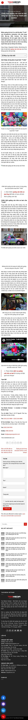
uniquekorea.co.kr (10, 672)
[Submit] (25, 524)
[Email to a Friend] (15, 443)
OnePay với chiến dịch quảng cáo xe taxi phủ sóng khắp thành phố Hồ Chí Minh (16, 559)
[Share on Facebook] (10, 443)
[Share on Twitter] (12, 443)
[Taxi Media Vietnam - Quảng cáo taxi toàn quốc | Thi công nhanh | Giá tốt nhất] (14, 2)
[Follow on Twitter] (15, 630)
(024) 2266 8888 (18, 418)
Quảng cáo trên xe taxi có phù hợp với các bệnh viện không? (15, 570)
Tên (4, 480)
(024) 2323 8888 (8, 418)
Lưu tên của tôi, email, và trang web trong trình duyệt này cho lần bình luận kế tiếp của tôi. (14, 503)
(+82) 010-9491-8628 (9, 669)
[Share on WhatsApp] (7, 443)
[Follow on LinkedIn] (18, 630)
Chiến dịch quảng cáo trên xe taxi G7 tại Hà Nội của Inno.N (16, 538)
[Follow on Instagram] (10, 630)
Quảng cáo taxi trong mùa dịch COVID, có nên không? (21, 450)
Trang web (6, 494)
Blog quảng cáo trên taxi (14, 11)
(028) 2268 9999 (8, 427)
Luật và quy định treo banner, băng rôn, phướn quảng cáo (16, 575)
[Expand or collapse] (25, 55)
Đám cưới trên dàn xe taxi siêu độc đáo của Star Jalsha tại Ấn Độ (6, 450)
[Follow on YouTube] (20, 630)
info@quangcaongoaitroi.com (12, 434)
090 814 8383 (7, 659)
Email (5, 487)
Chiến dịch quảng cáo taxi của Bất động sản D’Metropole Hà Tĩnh (16, 533)
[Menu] (2, 2)
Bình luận (6, 467)
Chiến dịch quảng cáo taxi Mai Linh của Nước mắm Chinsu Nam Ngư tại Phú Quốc (16, 565)
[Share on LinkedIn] (20, 443)
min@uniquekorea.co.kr (10, 670)
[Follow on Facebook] (7, 630)
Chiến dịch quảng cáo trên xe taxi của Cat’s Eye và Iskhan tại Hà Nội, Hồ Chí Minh (15, 549)
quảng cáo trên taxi (16, 49)
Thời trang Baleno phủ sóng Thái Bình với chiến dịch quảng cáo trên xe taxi (16, 554)
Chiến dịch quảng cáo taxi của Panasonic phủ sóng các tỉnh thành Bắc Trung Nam (16, 543)
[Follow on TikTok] (12, 630)
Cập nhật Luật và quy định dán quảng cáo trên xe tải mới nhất (16, 580)
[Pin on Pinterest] (18, 443)
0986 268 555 (9, 431)
